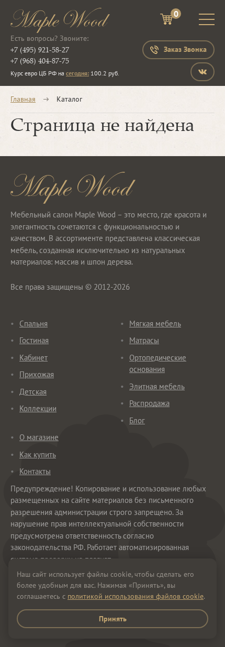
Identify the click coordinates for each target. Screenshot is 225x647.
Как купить (37, 454)
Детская (33, 392)
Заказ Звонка (185, 49)
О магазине (39, 437)
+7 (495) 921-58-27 (39, 49)
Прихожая (36, 374)
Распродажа (149, 403)
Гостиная (34, 340)
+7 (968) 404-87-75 (39, 60)
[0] (166, 21)
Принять (113, 618)
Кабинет (33, 358)
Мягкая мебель (155, 323)
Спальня (33, 323)
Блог (137, 420)
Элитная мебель (157, 386)
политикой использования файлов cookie (136, 596)
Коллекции (38, 408)
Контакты (35, 471)
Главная (23, 99)
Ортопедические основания (157, 364)
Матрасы (144, 340)
